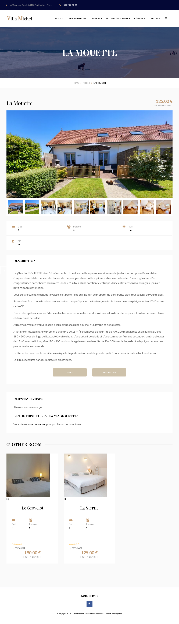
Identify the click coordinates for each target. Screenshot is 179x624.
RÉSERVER (139, 18)
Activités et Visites (118, 18)
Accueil (60, 18)
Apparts (97, 18)
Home (76, 83)
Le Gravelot (32, 508)
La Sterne (89, 508)
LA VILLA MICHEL (78, 18)
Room (86, 83)
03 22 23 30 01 (70, 5)
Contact (154, 18)
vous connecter (37, 424)
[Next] (4, 270)
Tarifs (70, 372)
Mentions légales (114, 613)
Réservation (109, 372)
